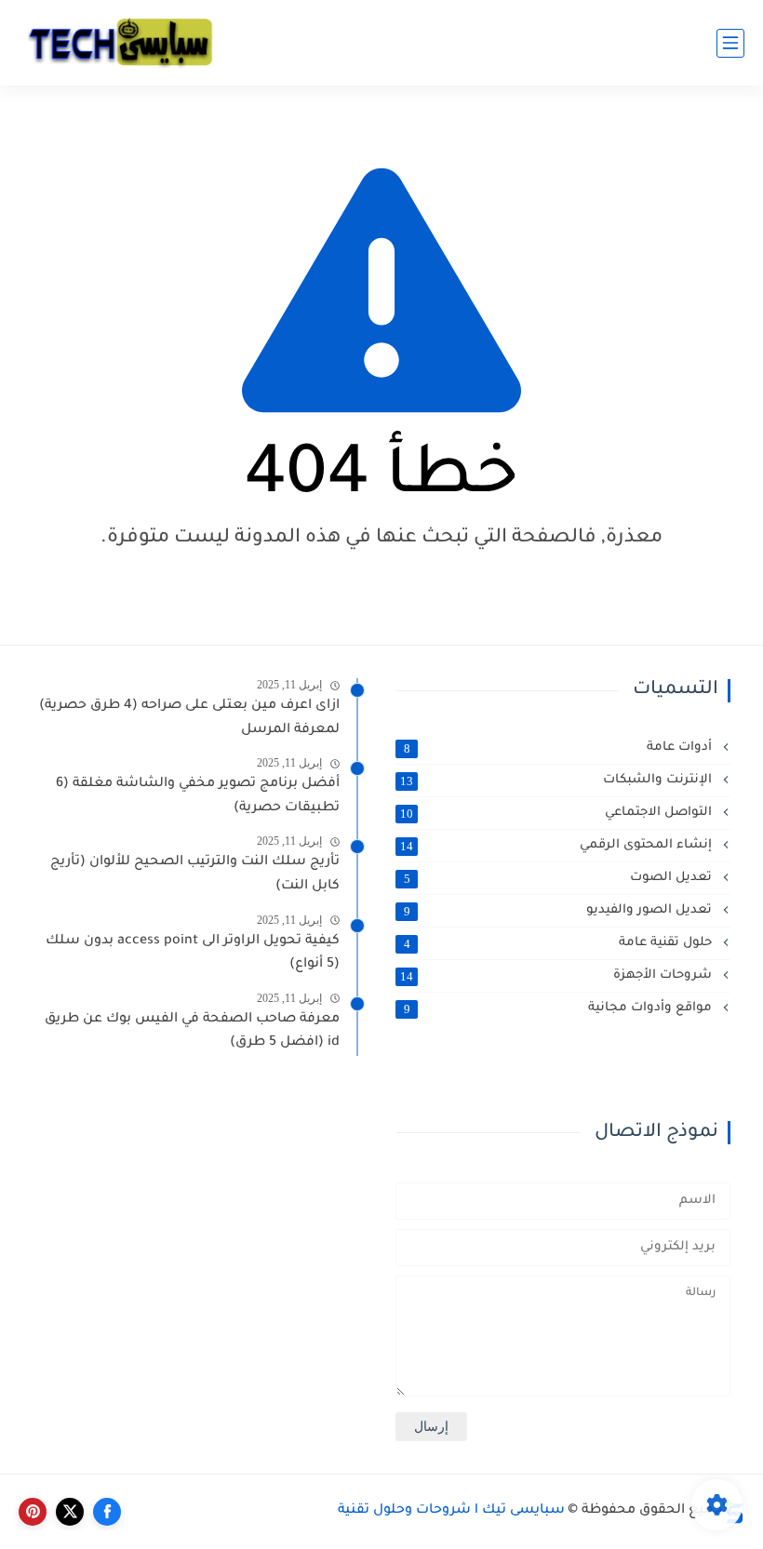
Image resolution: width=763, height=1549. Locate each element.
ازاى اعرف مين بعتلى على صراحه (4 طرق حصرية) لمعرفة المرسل (189, 718)
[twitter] (70, 1512)
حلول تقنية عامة (560, 943)
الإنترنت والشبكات (558, 780)
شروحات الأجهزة (558, 975)
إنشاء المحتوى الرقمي (558, 845)
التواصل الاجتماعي (558, 813)
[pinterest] (33, 1512)
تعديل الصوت (560, 878)
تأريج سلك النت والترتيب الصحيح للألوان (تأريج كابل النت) (195, 874)
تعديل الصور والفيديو (560, 910)
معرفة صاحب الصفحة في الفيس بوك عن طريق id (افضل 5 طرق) (192, 1031)
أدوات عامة (560, 748)
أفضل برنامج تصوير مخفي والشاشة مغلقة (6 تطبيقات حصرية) (198, 796)
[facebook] (107, 1512)
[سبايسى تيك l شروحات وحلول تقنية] (120, 43)
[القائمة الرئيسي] (730, 43)
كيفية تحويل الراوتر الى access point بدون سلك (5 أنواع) (193, 953)
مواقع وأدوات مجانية (560, 1008)
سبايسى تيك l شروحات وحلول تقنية (451, 1510)
